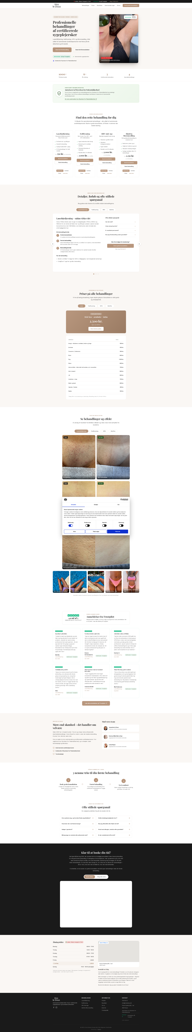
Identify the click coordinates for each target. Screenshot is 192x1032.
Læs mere (65, 173)
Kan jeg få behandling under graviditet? (116, 234)
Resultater (99, 5)
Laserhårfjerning (81, 431)
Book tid (104, 1007)
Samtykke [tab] (73, 504)
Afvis (74, 531)
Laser (81, 306)
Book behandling (62, 162)
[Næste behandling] (139, 244)
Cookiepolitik (105, 1010)
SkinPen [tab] (111, 209)
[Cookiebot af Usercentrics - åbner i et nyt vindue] (121, 500)
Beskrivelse (60, 170)
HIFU (101, 306)
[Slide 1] (93, 273)
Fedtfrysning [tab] (95, 209)
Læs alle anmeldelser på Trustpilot (95, 703)
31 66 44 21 (123, 249)
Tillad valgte (96, 531)
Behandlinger (85, 5)
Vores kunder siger (110, 5)
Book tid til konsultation (82, 49)
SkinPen (110, 306)
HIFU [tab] (104, 209)
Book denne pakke (96, 329)
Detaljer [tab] (96, 504)
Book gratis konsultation (130, 5)
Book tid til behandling (62, 49)
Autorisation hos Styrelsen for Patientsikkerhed (129, 1011)
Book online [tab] (89, 877)
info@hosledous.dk (127, 1003)
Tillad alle (117, 531)
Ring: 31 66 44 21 (114, 1)
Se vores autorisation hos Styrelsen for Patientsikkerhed (80, 99)
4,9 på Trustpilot (103, 1)
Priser (93, 5)
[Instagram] (56, 1008)
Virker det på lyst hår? (111, 226)
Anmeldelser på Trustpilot (131, 1016)
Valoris (99, 1029)
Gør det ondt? (109, 222)
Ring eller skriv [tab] (101, 877)
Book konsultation (63, 158)
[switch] (87, 525)
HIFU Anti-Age (85, 1005)
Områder (66, 170)
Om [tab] (118, 504)
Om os (118, 5)
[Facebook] (54, 1008)
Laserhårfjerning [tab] (82, 209)
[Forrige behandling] (53, 244)
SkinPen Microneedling (87, 1007)
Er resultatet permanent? (112, 230)
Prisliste (104, 1000)
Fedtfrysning (91, 306)
